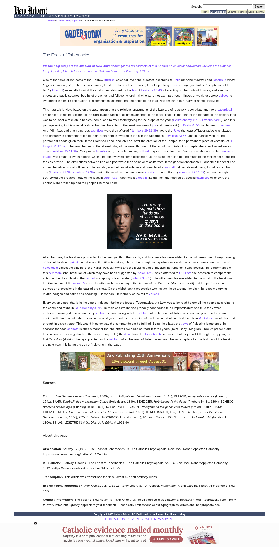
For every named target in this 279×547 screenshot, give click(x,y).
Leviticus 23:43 (176, 135)
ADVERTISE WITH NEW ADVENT (151, 519)
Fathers (242, 11)
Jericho (154, 294)
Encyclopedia (218, 11)
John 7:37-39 (141, 278)
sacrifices (97, 130)
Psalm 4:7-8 (191, 125)
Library (260, 11)
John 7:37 (110, 177)
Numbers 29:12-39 (144, 130)
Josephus (219, 79)
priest (74, 262)
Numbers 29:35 (83, 172)
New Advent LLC (126, 514)
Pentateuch (206, 318)
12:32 (61, 146)
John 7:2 (57, 90)
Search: (196, 6)
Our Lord (185, 273)
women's (79, 283)
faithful (90, 278)
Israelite (101, 151)
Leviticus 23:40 (151, 90)
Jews (173, 85)
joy (154, 125)
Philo (177, 79)
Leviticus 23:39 (60, 172)
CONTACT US (115, 519)
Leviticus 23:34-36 (64, 151)
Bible (251, 11)
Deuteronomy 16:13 (187, 120)
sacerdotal (225, 109)
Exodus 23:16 (211, 120)
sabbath (170, 167)
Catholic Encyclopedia (68, 20)
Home (205, 11)
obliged (224, 95)
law (134, 90)
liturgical (109, 79)
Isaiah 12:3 (145, 273)
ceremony (55, 273)
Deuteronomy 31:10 (88, 308)
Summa (232, 11)
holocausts (50, 267)
